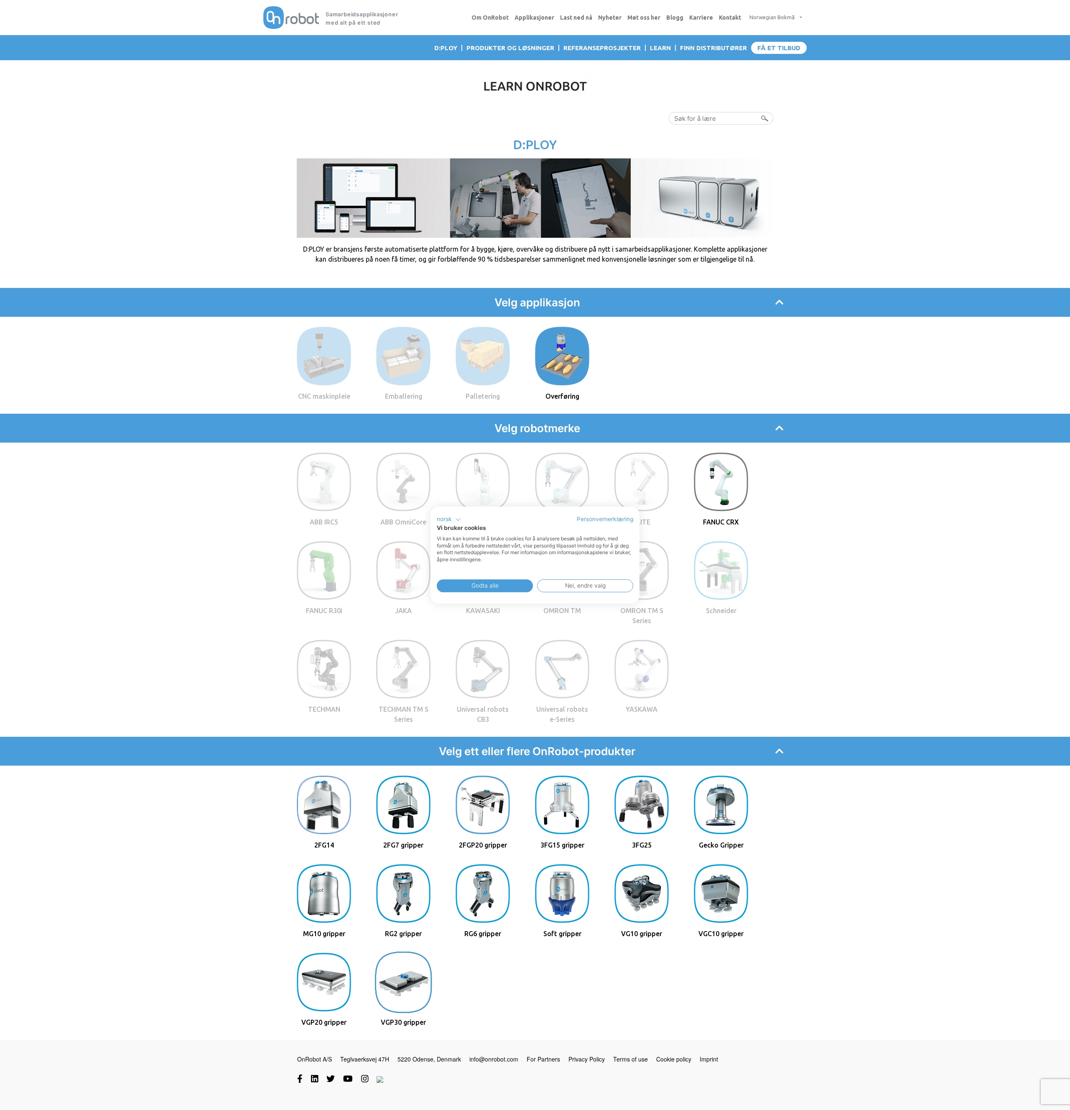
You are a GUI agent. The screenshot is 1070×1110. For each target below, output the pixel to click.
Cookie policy (673, 1059)
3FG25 (642, 845)
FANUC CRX (721, 522)
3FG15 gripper (562, 845)
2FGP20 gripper (483, 845)
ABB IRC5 (324, 522)
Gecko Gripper (721, 845)
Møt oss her (643, 17)
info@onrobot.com (493, 1059)
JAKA (403, 610)
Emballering (403, 396)
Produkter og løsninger (510, 48)
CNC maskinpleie (324, 396)
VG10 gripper (641, 933)
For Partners (543, 1059)
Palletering (483, 396)
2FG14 (324, 845)
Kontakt (730, 17)
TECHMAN (324, 709)
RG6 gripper (482, 933)
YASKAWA (641, 709)
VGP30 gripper (403, 1022)
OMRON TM (562, 610)
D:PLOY (445, 48)
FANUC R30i (324, 610)
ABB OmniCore (403, 522)
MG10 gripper (324, 933)
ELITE (641, 522)
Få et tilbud (778, 47)
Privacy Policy (586, 1059)
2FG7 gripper (403, 845)
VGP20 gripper (323, 1022)
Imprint (709, 1059)
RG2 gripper (403, 933)
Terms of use (630, 1059)
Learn (660, 48)
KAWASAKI (483, 610)
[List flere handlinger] (797, 17)
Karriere (701, 17)
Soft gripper (562, 933)
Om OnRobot (490, 17)
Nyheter (610, 17)
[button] (449, 519)
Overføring (562, 396)
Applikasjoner (534, 17)
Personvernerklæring (605, 519)
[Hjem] (291, 17)
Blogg (674, 17)
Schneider (721, 610)
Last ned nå (576, 17)
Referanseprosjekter (602, 48)
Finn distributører (713, 48)
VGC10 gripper (721, 933)
